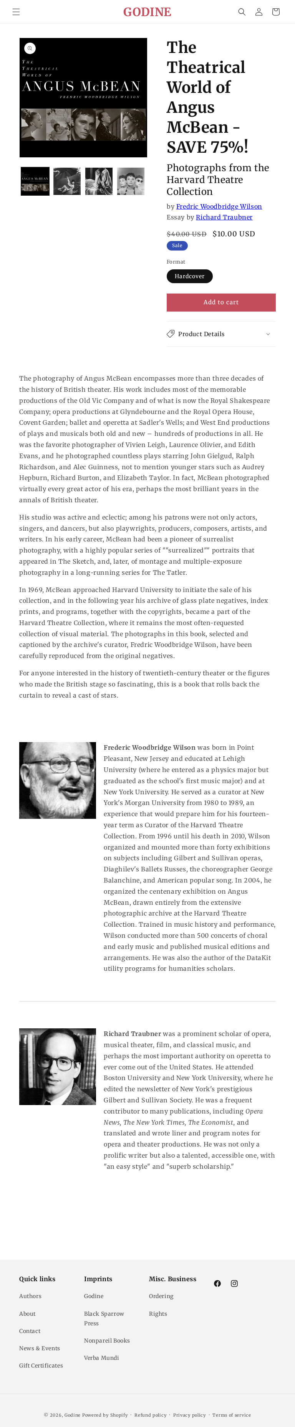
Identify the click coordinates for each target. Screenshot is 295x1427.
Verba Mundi (101, 1357)
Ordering (161, 1296)
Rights (158, 1313)
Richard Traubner (224, 217)
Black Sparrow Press (104, 1318)
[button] (16, 11)
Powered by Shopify (105, 1415)
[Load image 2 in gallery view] (67, 181)
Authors (30, 1296)
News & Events (39, 1348)
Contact (29, 1331)
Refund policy (150, 1415)
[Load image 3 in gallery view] (99, 181)
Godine (94, 1296)
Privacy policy (189, 1415)
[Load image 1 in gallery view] (35, 181)
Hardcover (190, 276)
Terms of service (231, 1415)
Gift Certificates (41, 1365)
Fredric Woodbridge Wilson (219, 206)
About (27, 1313)
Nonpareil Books (107, 1340)
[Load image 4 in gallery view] (131, 181)
